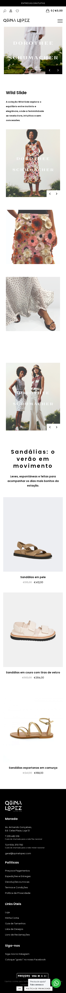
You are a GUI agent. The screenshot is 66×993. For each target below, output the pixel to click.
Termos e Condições (16, 887)
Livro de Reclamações (17, 934)
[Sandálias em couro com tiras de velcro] (33, 629)
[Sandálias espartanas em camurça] (33, 725)
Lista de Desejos (14, 929)
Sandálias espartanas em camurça (33, 768)
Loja (7, 912)
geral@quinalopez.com (18, 853)
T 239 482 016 (12, 836)
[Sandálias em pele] (33, 534)
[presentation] (49, 70)
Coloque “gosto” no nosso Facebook (25, 959)
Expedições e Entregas (17, 876)
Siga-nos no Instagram (17, 954)
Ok (19, 988)
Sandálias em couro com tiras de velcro (33, 672)
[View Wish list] (17, 10)
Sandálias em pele (33, 577)
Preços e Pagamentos (17, 870)
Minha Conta (12, 917)
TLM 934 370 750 (14, 844)
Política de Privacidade (17, 893)
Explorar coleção (33, 67)
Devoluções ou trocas (17, 881)
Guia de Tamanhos (15, 923)
